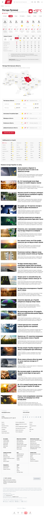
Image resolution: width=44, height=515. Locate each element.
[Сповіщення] (42, 2)
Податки (4, 459)
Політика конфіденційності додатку (21, 426)
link (23, 417)
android (6, 501)
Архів (30, 427)
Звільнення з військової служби (35, 440)
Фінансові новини (6, 456)
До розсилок (37, 478)
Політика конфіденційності (20, 422)
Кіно (18, 452)
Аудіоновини (5, 446)
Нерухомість (6, 464)
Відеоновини (5, 444)
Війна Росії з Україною (21, 438)
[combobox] (22, 2)
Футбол (18, 467)
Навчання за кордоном (34, 461)
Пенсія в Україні (6, 461)
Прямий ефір (5, 443)
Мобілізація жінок (33, 443)
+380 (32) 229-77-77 (9, 495)
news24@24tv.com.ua (6, 412)
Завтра (10, 16)
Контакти (31, 422)
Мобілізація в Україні (34, 438)
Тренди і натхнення (6, 469)
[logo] (8, 2)
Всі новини (5, 438)
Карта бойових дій (20, 441)
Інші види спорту (20, 472)
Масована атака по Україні (21, 446)
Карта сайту (31, 429)
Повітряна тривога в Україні (22, 444)
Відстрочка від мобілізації (34, 446)
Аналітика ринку (6, 466)
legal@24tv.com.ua (15, 496)
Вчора (16, 16)
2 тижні (40, 16)
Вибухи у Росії (19, 447)
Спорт (18, 464)
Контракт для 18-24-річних (34, 444)
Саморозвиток (32, 459)
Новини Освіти (33, 452)
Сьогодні (5, 16)
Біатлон (18, 470)
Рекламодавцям (4, 431)
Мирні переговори (20, 443)
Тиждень (29, 16)
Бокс (17, 466)
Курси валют (5, 455)
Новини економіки (7, 452)
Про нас (3, 422)
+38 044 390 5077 (26, 412)
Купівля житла (5, 467)
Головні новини (6, 440)
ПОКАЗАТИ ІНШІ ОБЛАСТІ (9, 132)
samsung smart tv (24, 501)
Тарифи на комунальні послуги (8, 458)
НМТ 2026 (31, 458)
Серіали (18, 459)
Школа (31, 456)
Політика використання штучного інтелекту (21, 424)
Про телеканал (4, 427)
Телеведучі (3, 429)
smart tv (18, 501)
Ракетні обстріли (20, 440)
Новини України (6, 441)
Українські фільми (20, 455)
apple (11, 501)
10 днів (34, 16)
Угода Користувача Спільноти (20, 428)
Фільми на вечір (19, 456)
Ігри (30, 431)
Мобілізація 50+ (33, 441)
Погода (4, 447)
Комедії (18, 458)
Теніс (18, 469)
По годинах (22, 16)
